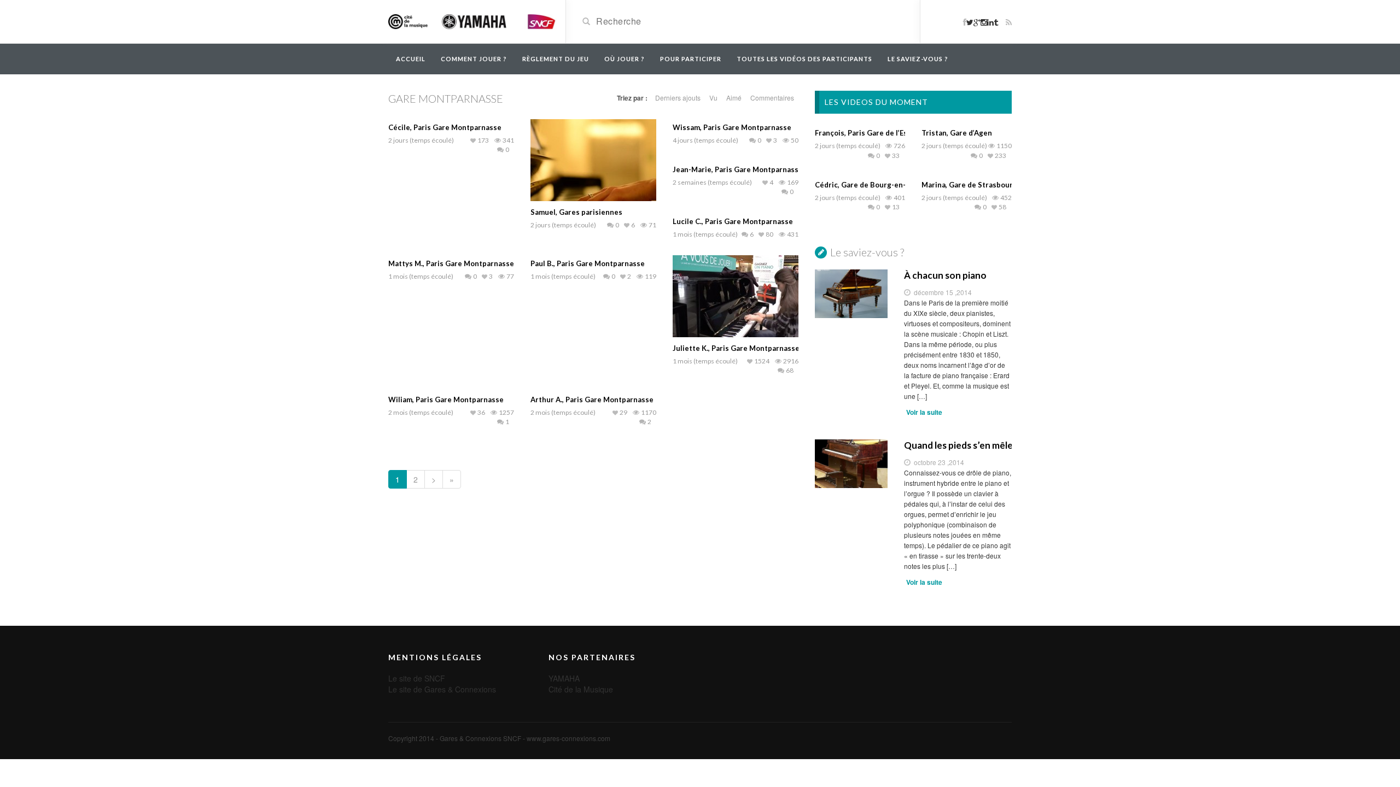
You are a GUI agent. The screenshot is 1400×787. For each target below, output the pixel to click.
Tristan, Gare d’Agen (956, 132)
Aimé (734, 97)
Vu (713, 97)
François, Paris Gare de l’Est (863, 132)
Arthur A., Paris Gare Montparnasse (592, 399)
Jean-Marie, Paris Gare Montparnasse (738, 169)
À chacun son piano (945, 275)
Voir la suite (924, 412)
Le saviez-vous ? (918, 58)
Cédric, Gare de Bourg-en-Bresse (872, 184)
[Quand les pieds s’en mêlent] (851, 463)
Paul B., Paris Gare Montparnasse (587, 263)
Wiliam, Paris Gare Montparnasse (446, 399)
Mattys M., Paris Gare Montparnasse (451, 263)
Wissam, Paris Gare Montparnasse (732, 127)
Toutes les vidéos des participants (804, 58)
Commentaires (772, 97)
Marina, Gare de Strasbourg (969, 184)
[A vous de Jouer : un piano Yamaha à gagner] (472, 20)
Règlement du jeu (555, 58)
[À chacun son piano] (851, 293)
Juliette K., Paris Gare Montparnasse (736, 348)
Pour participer (690, 58)
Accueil (410, 58)
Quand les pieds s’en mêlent (958, 445)
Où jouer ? (624, 58)
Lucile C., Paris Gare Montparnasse (733, 221)
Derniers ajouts (678, 97)
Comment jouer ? (474, 58)
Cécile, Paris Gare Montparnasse (444, 127)
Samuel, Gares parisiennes (576, 212)
